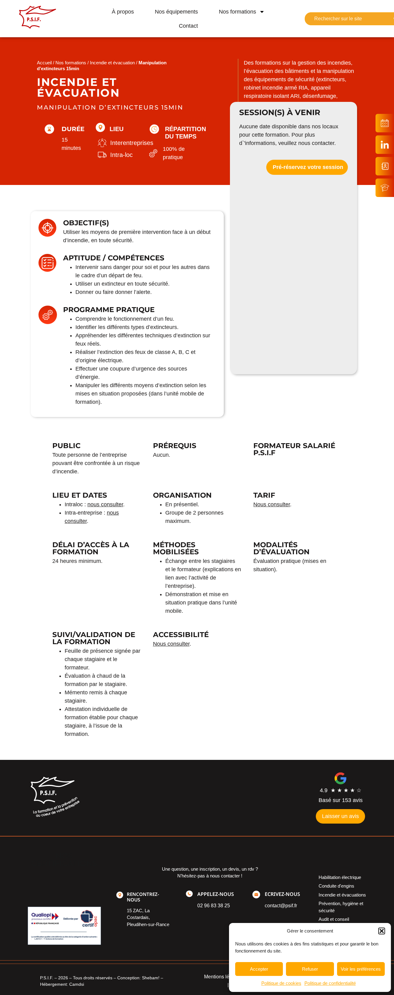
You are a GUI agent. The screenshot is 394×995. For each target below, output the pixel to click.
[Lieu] (100, 127)
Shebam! (150, 977)
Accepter (259, 969)
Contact (188, 26)
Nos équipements (176, 12)
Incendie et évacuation (112, 62)
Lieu (116, 129)
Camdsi (76, 984)
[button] (382, 931)
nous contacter (316, 143)
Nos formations (237, 12)
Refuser (310, 969)
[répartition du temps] (154, 129)
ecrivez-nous (282, 894)
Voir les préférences (361, 969)
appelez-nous (215, 894)
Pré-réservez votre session (308, 167)
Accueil (44, 62)
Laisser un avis (340, 816)
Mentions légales (222, 976)
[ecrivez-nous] (256, 894)
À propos (123, 12)
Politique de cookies (281, 983)
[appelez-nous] (189, 893)
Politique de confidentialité (330, 983)
